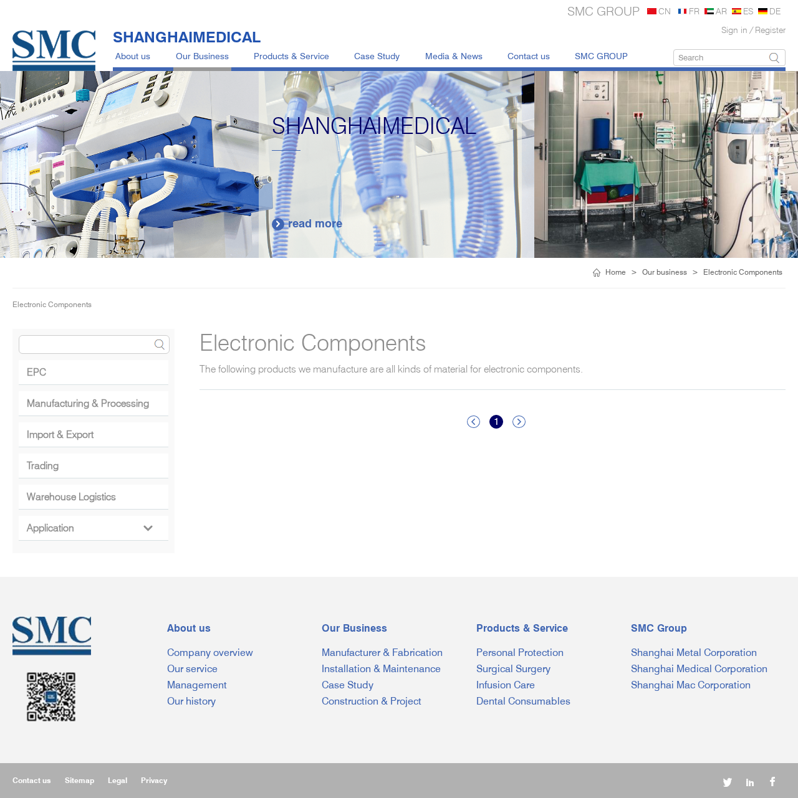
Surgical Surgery (513, 669)
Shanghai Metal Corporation (694, 652)
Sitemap (79, 780)
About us (132, 55)
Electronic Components (742, 272)
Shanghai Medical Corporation (699, 669)
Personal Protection (520, 652)
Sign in (734, 29)
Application (89, 528)
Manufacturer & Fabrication (382, 652)
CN (664, 11)
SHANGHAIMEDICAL (187, 36)
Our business (664, 272)
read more (572, 223)
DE (775, 11)
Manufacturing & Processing (88, 403)
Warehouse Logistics (71, 497)
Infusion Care (505, 685)
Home (615, 272)
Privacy (154, 780)
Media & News (454, 55)
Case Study (377, 55)
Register (770, 29)
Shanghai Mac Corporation (691, 685)
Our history (191, 701)
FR (694, 11)
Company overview (210, 652)
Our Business (202, 55)
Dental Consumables (523, 701)
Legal (117, 780)
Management (197, 685)
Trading (43, 466)
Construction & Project (371, 701)
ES (748, 11)
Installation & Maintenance (381, 669)
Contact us (528, 55)
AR (721, 11)
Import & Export (60, 434)
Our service (192, 669)
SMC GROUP (601, 55)
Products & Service (291, 55)
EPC (36, 372)
